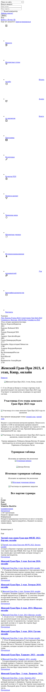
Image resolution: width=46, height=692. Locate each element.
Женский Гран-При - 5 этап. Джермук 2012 (22, 673)
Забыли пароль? (7, 13)
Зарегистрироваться (23, 22)
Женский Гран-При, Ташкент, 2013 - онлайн (22, 654)
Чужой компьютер (11, 11)
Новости (4, 378)
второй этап (31, 417)
